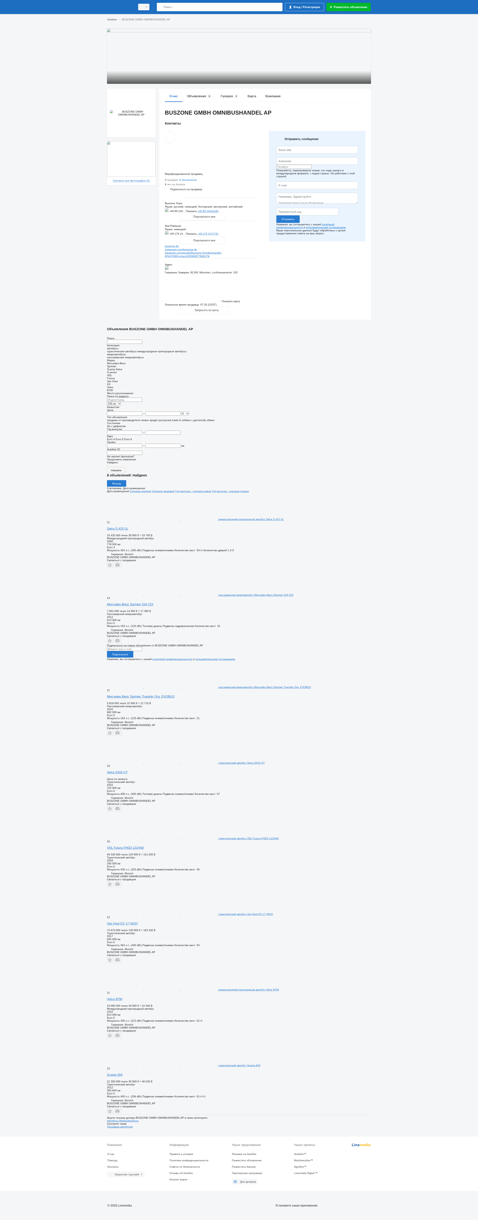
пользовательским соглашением (326, 227)
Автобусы (113, 1120)
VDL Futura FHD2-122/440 (125, 848)
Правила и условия (181, 1154)
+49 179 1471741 (208, 233)
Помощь (112, 1160)
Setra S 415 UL (117, 528)
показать (116, 470)
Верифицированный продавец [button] (184, 173)
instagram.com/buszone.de (181, 249)
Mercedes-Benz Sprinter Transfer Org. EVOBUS (140, 696)
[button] (186, 189)
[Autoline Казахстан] (120, 7)
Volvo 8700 (114, 999)
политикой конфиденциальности (172, 659)
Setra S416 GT (117, 772)
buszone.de (172, 246)
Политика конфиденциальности (189, 1160)
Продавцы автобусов (120, 1126)
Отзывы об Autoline (181, 1173)
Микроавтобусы (129, 1120)
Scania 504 (114, 1075)
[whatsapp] (226, 233)
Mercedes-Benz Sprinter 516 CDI (130, 604)
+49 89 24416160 (208, 211)
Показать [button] (192, 211)
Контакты (113, 1166)
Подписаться (120, 654)
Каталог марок (178, 1179)
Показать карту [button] (231, 301)
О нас (110, 1154)
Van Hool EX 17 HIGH (122, 923)
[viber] (244, 233)
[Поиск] (160, 7)
